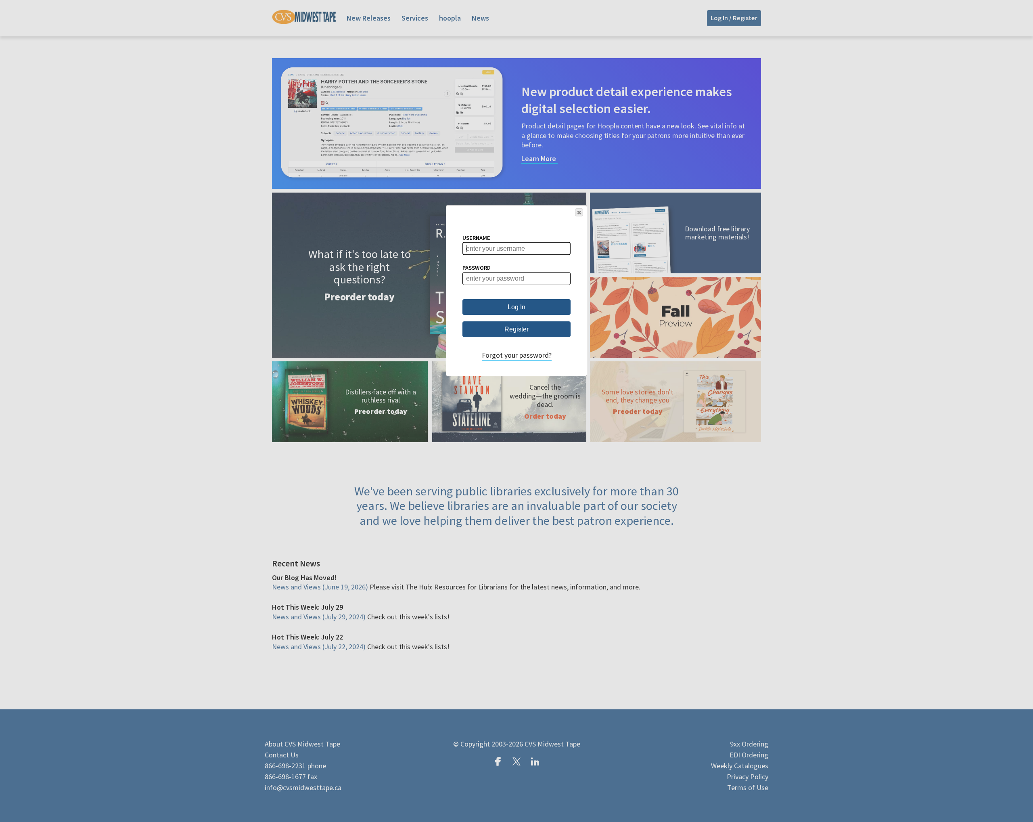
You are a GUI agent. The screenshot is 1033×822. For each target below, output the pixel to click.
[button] (579, 212)
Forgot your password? (517, 355)
